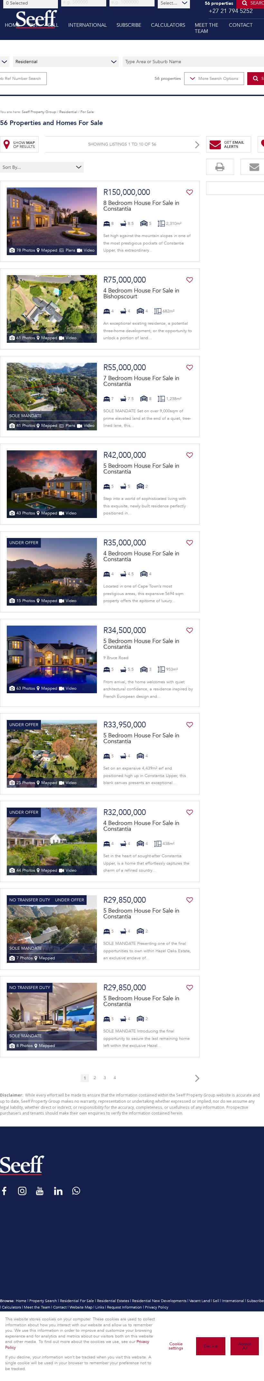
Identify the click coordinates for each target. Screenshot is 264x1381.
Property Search (43, 1301)
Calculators (11, 1307)
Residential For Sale (77, 1301)
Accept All (244, 1346)
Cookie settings (176, 1346)
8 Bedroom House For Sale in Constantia (141, 206)
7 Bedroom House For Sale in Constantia (141, 381)
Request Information (124, 1307)
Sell (216, 1301)
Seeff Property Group (39, 112)
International (233, 1301)
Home (21, 1301)
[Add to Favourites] (189, 192)
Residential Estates (113, 1301)
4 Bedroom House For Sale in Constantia (141, 556)
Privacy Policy (156, 1307)
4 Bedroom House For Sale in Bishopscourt (141, 293)
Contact (60, 1307)
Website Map (81, 1307)
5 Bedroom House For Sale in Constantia (141, 469)
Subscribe (255, 1301)
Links (99, 1307)
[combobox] (31, 3)
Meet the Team (37, 1307)
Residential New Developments (159, 1301)
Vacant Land (199, 1301)
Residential (68, 112)
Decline (211, 1346)
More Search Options (218, 78)
